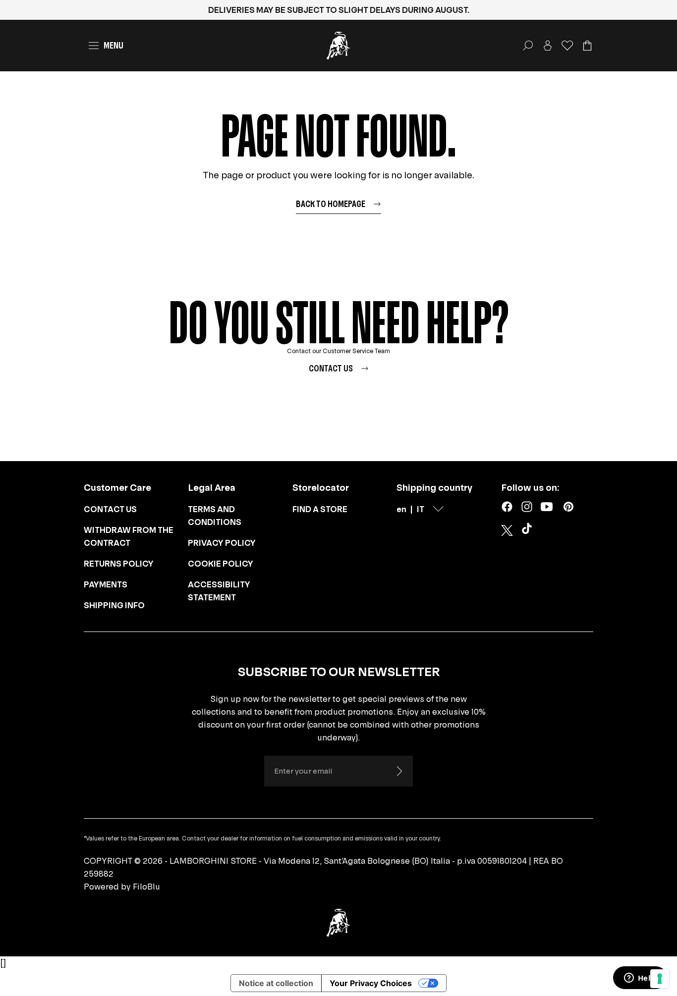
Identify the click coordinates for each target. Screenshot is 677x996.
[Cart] (587, 46)
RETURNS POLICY (119, 563)
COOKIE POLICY (220, 563)
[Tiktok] (529, 530)
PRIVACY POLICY (222, 542)
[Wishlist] (567, 46)
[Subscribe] (399, 771)
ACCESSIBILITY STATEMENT (219, 591)
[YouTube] (547, 507)
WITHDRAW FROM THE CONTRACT (128, 536)
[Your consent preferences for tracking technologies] (659, 978)
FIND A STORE (319, 509)
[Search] (528, 46)
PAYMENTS (105, 584)
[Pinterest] (568, 507)
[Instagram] (527, 507)
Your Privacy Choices (371, 983)
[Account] (548, 46)
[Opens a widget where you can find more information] (640, 978)
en (401, 509)
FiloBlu (146, 886)
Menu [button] (113, 45)
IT (420, 509)
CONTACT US (110, 509)
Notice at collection (276, 983)
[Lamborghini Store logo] (338, 45)
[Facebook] (507, 507)
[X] (507, 530)
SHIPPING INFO (114, 605)
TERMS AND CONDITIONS (214, 515)
